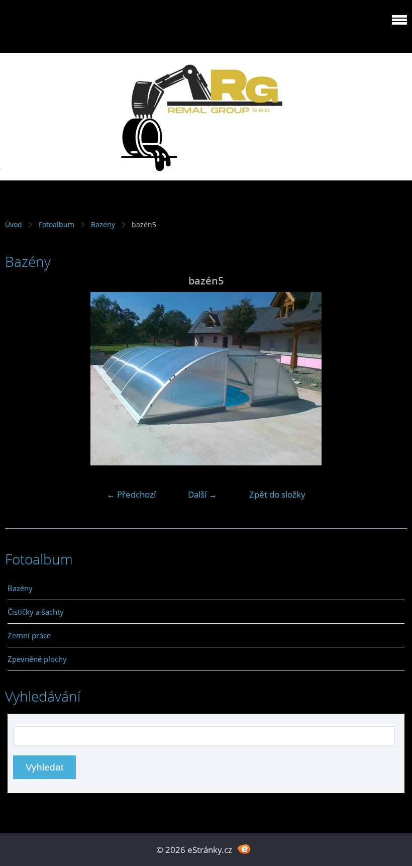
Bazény (103, 224)
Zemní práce (29, 635)
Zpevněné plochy (37, 659)
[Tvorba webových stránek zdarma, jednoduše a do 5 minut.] (244, 848)
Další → (202, 494)
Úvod (13, 224)
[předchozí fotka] (21, 378)
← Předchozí (131, 494)
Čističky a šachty (36, 612)
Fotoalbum (56, 224)
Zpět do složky (277, 494)
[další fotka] (390, 378)
